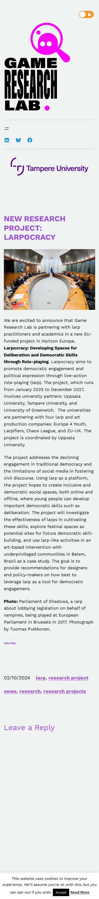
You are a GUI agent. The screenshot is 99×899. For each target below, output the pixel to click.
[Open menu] (7, 129)
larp (41, 678)
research (30, 691)
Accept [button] (61, 892)
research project (68, 678)
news (10, 691)
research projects (64, 691)
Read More (79, 892)
